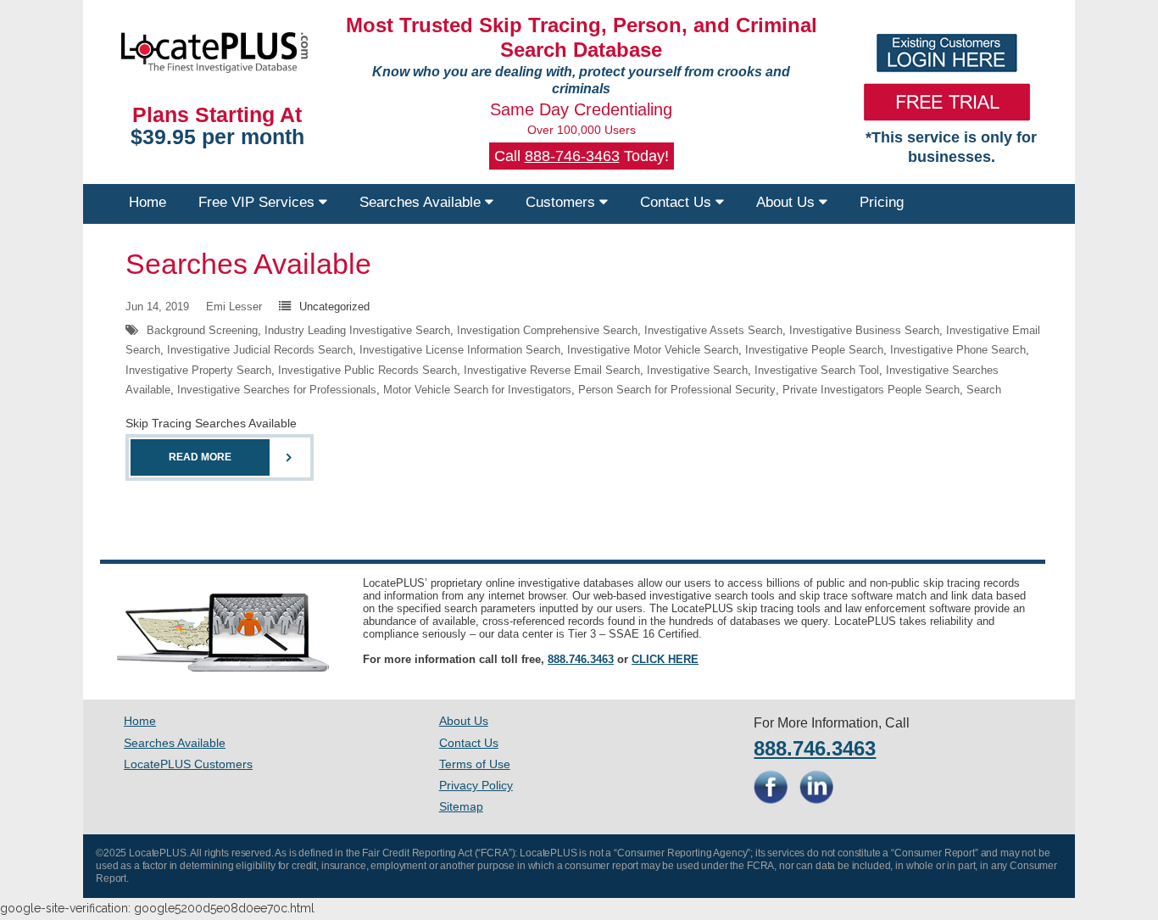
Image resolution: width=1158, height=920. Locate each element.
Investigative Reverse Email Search (552, 370)
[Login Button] (947, 53)
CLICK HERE (665, 659)
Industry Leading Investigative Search (357, 330)
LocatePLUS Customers (188, 764)
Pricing (882, 202)
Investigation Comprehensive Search (547, 330)
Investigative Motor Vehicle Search (652, 349)
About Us (787, 202)
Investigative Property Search (198, 370)
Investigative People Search (814, 349)
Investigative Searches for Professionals (276, 389)
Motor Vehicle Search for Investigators (477, 389)
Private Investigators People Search (871, 389)
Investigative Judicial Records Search (260, 349)
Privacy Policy (476, 785)
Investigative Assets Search (713, 330)
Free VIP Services (258, 202)
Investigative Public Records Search (367, 370)
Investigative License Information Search (459, 349)
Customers (562, 202)
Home (147, 202)
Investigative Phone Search (958, 349)
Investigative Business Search (864, 330)
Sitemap (461, 806)
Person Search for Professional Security (677, 389)
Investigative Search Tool (816, 370)
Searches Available (422, 202)
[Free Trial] (947, 101)
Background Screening (202, 330)
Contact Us (677, 202)
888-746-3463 (572, 156)
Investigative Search (697, 370)
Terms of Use (474, 764)
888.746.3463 (581, 659)
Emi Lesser (234, 306)
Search (983, 389)
